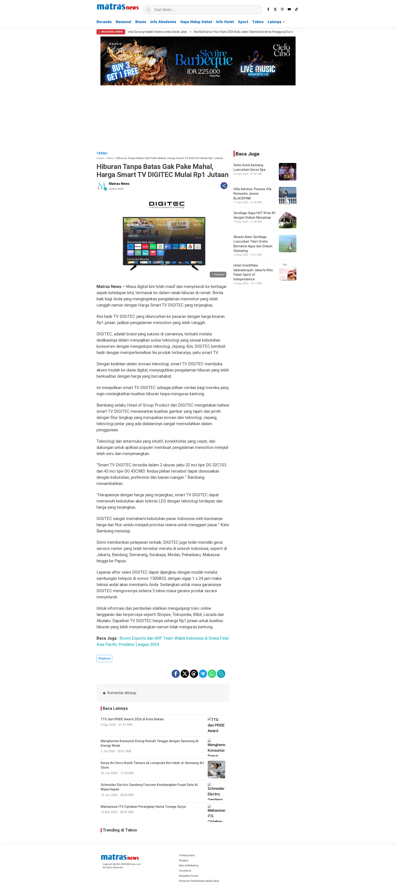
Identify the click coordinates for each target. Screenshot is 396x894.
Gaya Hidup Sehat (196, 22)
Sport (243, 22)
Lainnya (274, 22)
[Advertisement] (198, 117)
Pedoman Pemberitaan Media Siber (199, 881)
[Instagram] (282, 9)
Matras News (119, 183)
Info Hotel (225, 22)
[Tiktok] (296, 9)
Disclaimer (185, 871)
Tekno (258, 22)
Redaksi (183, 860)
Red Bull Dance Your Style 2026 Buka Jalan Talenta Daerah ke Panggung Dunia (213, 32)
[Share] (223, 185)
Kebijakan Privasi (188, 876)
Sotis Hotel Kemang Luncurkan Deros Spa (249, 167)
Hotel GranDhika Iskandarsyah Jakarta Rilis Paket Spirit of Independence (253, 272)
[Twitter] (275, 9)
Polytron (104, 658)
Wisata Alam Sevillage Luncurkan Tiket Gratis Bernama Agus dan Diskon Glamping (252, 244)
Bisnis (140, 22)
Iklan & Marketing (188, 865)
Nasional (123, 22)
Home (100, 158)
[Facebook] (268, 9)
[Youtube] (289, 9)
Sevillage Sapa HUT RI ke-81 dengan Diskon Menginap (254, 215)
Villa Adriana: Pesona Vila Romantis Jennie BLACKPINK (252, 194)
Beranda (104, 22)
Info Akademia (163, 22)
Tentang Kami (187, 855)
